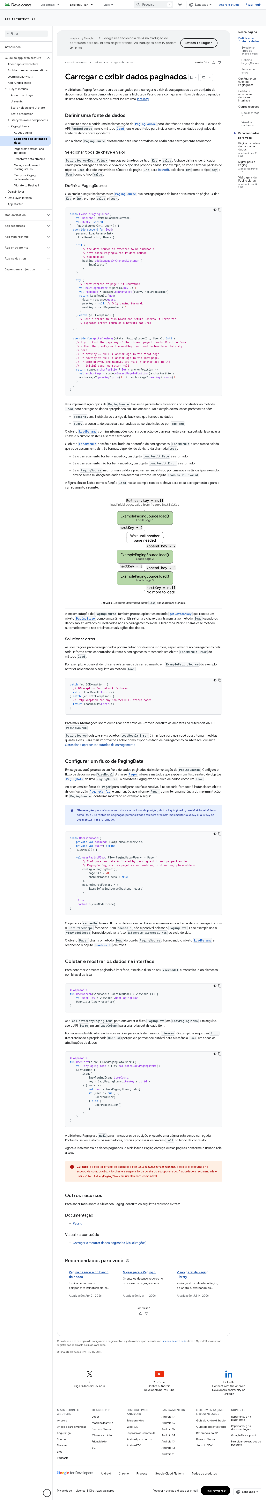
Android (62, 1420)
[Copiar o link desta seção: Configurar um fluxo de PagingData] (147, 761)
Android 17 (168, 1416)
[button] (23, 58)
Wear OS (132, 1426)
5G (94, 1447)
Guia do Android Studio (210, 1420)
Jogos (95, 1416)
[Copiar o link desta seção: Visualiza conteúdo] (103, 1235)
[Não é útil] (219, 63)
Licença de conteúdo (174, 1341)
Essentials (48, 4)
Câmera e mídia (102, 1435)
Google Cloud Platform (169, 1473)
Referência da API (207, 1433)
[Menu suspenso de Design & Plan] (93, 4)
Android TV (134, 1445)
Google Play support (243, 1435)
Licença (80, 1490)
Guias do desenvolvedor (211, 1426)
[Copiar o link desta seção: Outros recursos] (106, 1196)
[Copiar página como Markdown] (203, 77)
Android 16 (168, 1423)
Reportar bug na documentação (241, 1427)
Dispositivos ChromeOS (141, 1433)
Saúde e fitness (101, 1429)
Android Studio (229, 4)
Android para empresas (71, 1426)
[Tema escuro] (215, 209)
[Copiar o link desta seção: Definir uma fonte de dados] (129, 116)
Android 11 (167, 1454)
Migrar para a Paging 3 (139, 1272)
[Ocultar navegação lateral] (47, 1493)
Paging (77, 1224)
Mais (106, 4)
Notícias (62, 1445)
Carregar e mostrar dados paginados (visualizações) (109, 1243)
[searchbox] (26, 34)
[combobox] (153, 4)
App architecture (20, 19)
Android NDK (204, 1445)
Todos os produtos (204, 1473)
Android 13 (168, 1441)
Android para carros (139, 1439)
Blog (60, 1451)
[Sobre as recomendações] (127, 1260)
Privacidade (99, 1441)
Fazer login (253, 4)
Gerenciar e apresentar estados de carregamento (100, 745)
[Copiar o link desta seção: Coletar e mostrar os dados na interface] (158, 962)
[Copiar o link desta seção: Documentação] (97, 1215)
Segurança (64, 1433)
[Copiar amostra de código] (219, 209)
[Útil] (213, 63)
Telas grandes (135, 1420)
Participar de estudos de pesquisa (246, 1443)
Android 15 (168, 1429)
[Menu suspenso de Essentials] (60, 4)
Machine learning (102, 1423)
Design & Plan (79, 4)
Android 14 (168, 1435)
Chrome (124, 1473)
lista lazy (143, 99)
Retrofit (163, 170)
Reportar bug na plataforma (241, 1418)
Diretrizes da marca (101, 1490)
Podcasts (62, 1458)
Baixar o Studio (205, 1439)
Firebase (142, 1473)
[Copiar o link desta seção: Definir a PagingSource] (111, 186)
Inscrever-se (215, 1491)
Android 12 (168, 1447)
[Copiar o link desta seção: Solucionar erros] (99, 639)
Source (61, 1439)
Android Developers (76, 62)
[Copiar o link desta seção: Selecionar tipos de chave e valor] (129, 152)
